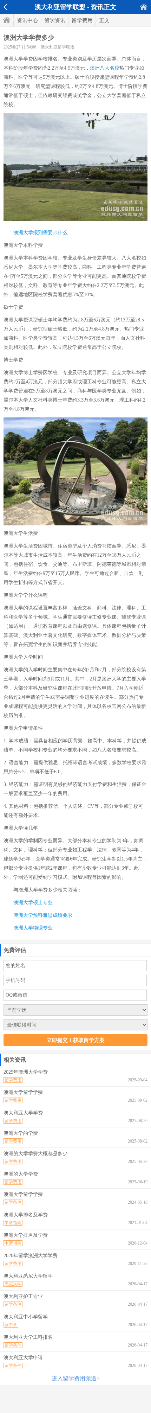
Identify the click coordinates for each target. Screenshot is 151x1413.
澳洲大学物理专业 (33, 928)
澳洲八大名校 (104, 68)
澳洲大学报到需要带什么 (40, 232)
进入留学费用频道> (76, 1378)
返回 (5, 7)
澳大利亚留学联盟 (57, 47)
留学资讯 (54, 20)
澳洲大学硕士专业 (33, 902)
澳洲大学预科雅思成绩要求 (42, 915)
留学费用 (82, 20)
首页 (143, 7)
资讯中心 (27, 20)
